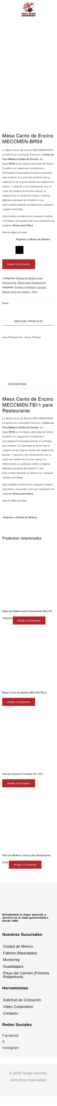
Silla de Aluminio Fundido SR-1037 (22, 774)
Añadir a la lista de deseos (19, 250)
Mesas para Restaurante (32, 282)
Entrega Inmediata (25, 287)
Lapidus (41, 287)
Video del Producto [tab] (28, 321)
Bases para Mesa (23, 225)
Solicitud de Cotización (22, 1000)
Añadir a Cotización (18, 264)
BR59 (12, 163)
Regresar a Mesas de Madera (33, 239)
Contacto (10, 1013)
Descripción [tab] (17, 384)
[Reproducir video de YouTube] (28, 350)
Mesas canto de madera (16, 292)
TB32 (34, 292)
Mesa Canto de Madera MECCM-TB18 (24, 692)
